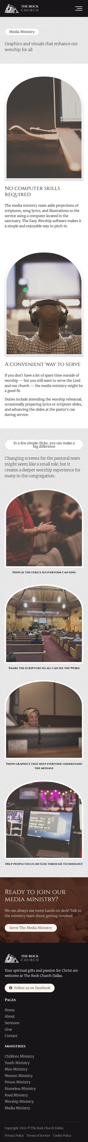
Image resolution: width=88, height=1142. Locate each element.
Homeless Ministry (20, 1088)
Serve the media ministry (30, 928)
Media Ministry (17, 1108)
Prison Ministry (18, 1082)
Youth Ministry (17, 1063)
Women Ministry (19, 1076)
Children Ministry (19, 1056)
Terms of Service (38, 1135)
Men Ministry (16, 1069)
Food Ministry (16, 1095)
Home (10, 1010)
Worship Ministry (19, 1101)
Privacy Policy (14, 1135)
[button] (78, 8)
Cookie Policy (62, 1135)
